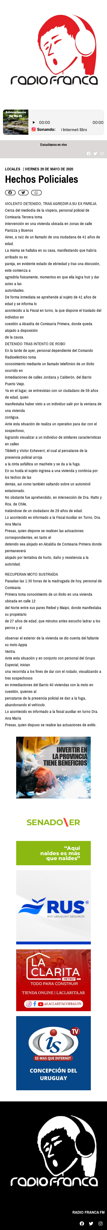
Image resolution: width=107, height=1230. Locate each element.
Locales (12, 169)
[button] (10, 192)
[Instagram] (102, 153)
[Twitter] (95, 153)
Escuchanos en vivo (53, 145)
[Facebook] (88, 153)
